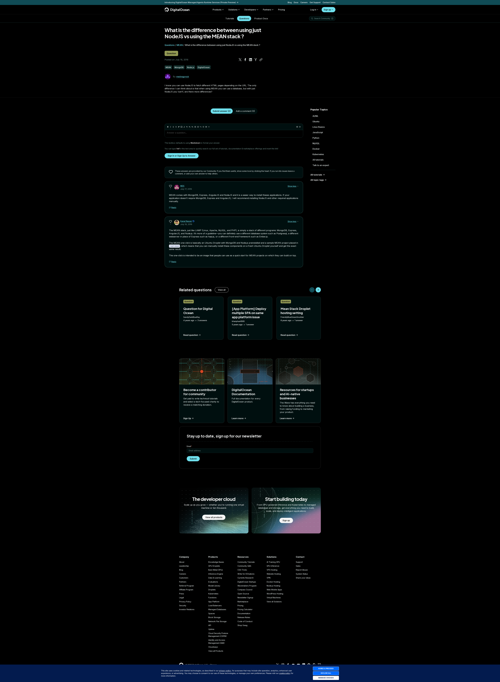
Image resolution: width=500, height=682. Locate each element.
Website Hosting (274, 574)
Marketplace (243, 601)
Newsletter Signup (245, 597)
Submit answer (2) (222, 111)
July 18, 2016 (186, 224)
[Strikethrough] (176, 127)
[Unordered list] (195, 127)
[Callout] (203, 127)
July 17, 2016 (186, 189)
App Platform (213, 601)
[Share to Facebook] (245, 59)
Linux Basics (318, 127)
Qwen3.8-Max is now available (179, 2)
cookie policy (284, 673)
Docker (316, 149)
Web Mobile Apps (274, 590)
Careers (304, 2)
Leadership (184, 566)
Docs (296, 2)
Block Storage (214, 617)
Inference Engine (215, 574)
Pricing (240, 605)
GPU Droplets (214, 566)
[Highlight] (184, 127)
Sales (298, 566)
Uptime (211, 629)
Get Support (315, 2)
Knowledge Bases (216, 562)
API (209, 625)
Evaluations (213, 582)
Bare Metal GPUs (215, 570)
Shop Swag (242, 625)
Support (299, 562)
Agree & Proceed (326, 669)
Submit (193, 458)
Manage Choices (326, 678)
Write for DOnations (246, 574)
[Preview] (297, 127)
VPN (268, 578)
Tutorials (229, 18)
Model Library (214, 586)
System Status (302, 574)
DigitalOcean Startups (247, 582)
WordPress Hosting (275, 594)
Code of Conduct (245, 621)
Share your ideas (303, 578)
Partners (182, 582)
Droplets (212, 590)
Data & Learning (215, 578)
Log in (313, 9)
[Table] (206, 127)
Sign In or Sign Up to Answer (181, 155)
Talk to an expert (320, 165)
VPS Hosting (272, 570)
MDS (182, 186)
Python (315, 138)
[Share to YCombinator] (255, 59)
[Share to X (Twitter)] (240, 59)
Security (182, 605)
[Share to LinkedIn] (250, 59)
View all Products (215, 651)
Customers (183, 578)
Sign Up (187, 418)
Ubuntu (315, 121)
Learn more (237, 418)
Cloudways (213, 647)
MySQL (316, 143)
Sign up (327, 9)
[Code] (209, 127)
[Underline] (173, 127)
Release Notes (244, 617)
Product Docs (261, 18)
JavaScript (317, 132)
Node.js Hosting (273, 586)
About (181, 562)
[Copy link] (260, 59)
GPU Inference (273, 566)
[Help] (300, 127)
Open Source (243, 594)
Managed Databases (217, 609)
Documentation (244, 613)
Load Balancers (215, 605)
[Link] (179, 127)
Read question (190, 335)
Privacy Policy (185, 601)
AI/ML (315, 116)
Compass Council (245, 590)
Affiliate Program (186, 590)
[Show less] (298, 186)
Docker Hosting (273, 582)
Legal (181, 597)
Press (181, 594)
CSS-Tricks (242, 570)
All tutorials (317, 159)
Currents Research (246, 578)
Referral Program (186, 586)
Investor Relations (186, 609)
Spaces (211, 613)
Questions (244, 18)
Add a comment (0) (245, 111)
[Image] (181, 127)
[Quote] (201, 127)
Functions (212, 597)
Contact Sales (329, 2)
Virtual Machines (274, 597)
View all (222, 290)
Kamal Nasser (186, 221)
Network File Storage (217, 621)
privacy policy (225, 671)
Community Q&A (244, 566)
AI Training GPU (273, 562)
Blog (290, 2)
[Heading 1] (187, 127)
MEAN (180, 45)
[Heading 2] (190, 127)
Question (171, 53)
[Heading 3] (192, 127)
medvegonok (182, 76)
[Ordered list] (198, 127)
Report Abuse (302, 570)
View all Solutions (274, 601)
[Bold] (168, 127)
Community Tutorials (246, 562)
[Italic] (171, 127)
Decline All (326, 673)
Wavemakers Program (247, 586)
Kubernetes (318, 154)
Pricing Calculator (245, 609)
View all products (213, 517)
